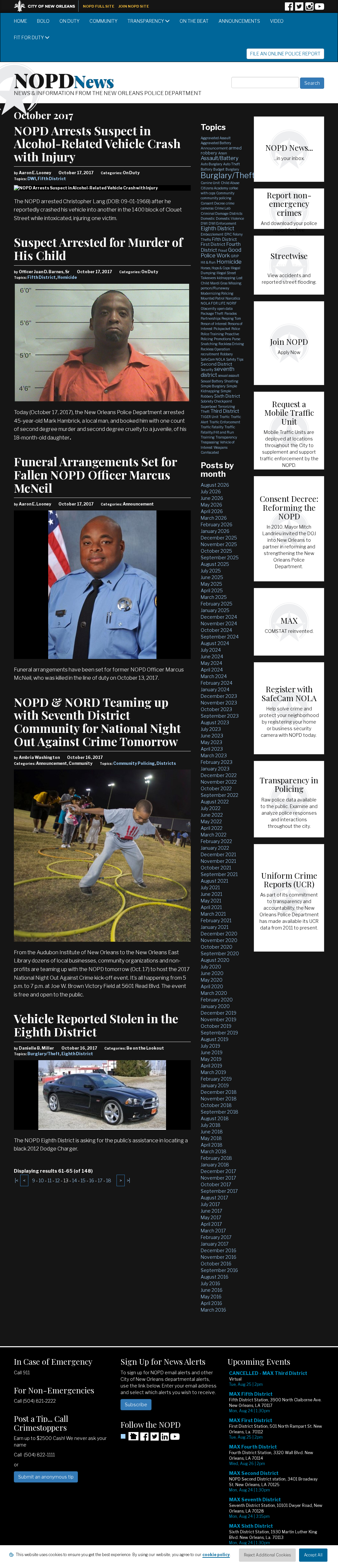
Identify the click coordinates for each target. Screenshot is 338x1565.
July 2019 (210, 1046)
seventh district (217, 372)
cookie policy (216, 1554)
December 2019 (218, 1013)
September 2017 (219, 1191)
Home (20, 21)
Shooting (231, 381)
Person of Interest (214, 324)
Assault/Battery (219, 158)
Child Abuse (230, 183)
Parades (230, 313)
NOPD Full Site (98, 6)
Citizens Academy (214, 188)
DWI (31, 178)
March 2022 (213, 834)
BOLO (43, 21)
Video (277, 21)
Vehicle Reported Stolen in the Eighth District (96, 1024)
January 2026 (215, 531)
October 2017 (216, 1184)
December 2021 (218, 854)
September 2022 (219, 795)
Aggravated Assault (216, 138)
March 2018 (213, 1151)
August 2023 (215, 722)
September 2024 (220, 636)
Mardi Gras (218, 283)
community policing (216, 198)
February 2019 (216, 1079)
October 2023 (216, 709)
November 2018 (219, 1098)
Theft (205, 411)
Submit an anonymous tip (46, 1477)
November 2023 (219, 702)
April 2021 (211, 907)
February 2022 (216, 841)
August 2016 (214, 1277)
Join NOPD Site (133, 6)
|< (16, 1180)
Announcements (239, 21)
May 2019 (211, 1059)
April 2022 (211, 828)
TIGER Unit (210, 417)
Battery (206, 169)
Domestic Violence (230, 218)
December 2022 (219, 775)
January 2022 (215, 848)
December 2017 (218, 1171)
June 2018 (212, 1131)
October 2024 (216, 630)
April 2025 (212, 590)
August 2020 (215, 960)
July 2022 (210, 808)
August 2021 (214, 881)
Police (235, 329)
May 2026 (211, 504)
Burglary (232, 169)
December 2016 (218, 1250)
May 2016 (211, 1296)
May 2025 (211, 584)
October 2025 (216, 551)
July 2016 (210, 1283)
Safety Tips (234, 359)
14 (74, 1180)
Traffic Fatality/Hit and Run (218, 429)
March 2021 (213, 914)
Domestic (208, 218)
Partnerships (210, 318)
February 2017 (216, 1237)
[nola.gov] (48, 5)
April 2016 (211, 1303)
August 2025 (215, 564)
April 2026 (212, 511)
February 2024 (216, 683)
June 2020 (212, 973)
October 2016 (216, 1263)
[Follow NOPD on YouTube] (319, 9)
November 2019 (218, 1019)
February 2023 (216, 762)
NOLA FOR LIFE (213, 303)
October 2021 (216, 867)
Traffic (225, 417)
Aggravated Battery (216, 143)
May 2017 (211, 1217)
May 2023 (211, 742)
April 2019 (211, 1065)
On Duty (69, 21)
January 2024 (215, 689)
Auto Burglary (211, 164)
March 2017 (213, 1230)
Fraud (222, 250)
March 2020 (214, 993)
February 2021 (216, 920)
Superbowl (209, 406)
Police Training (212, 334)
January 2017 (214, 1244)
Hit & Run (208, 262)
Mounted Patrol (212, 298)
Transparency (146, 21)
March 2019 (213, 1072)
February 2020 (217, 999)
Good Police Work (221, 253)
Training (208, 437)
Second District (216, 364)
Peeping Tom (231, 318)
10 (41, 1180)
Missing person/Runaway (221, 285)
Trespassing (210, 442)
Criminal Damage (214, 213)
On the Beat (194, 21)
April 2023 (212, 749)
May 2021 (211, 900)
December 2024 (219, 617)
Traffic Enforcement (224, 422)
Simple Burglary (213, 386)
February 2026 (216, 524)
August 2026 (215, 485)
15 (83, 1180)
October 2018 (216, 1105)
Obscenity (208, 308)
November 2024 (219, 623)
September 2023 (220, 716)
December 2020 (219, 933)
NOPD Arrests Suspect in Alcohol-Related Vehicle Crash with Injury (97, 143)
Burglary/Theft (43, 1053)
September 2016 (219, 1270)
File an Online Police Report (285, 53)
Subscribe (136, 1404)
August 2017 (214, 1197)
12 (57, 1180)
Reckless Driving (231, 344)
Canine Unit (210, 183)
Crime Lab (222, 208)
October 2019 (216, 1026)
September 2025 (220, 557)
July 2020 (211, 966)
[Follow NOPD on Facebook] (288, 9)
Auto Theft (231, 164)
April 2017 (211, 1224)
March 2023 (214, 755)
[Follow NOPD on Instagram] (309, 9)
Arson (222, 153)
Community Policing (134, 763)
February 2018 (216, 1158)
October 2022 (216, 788)
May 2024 (211, 663)
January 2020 (215, 1006)
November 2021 (218, 861)
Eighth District (77, 1053)
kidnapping (226, 278)
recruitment (210, 354)
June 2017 (211, 1211)
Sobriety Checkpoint (216, 401)
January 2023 (215, 768)
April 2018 (211, 1145)
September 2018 (219, 1112)
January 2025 (215, 610)
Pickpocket (222, 329)
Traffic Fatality (212, 427)
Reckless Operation (215, 349)
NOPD (64, 79)
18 (108, 1180)
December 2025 (219, 537)
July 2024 (211, 650)
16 (91, 1180)
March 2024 (214, 676)
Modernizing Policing (217, 293)
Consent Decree (213, 203)
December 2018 (219, 1092)
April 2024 (212, 669)
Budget (218, 169)
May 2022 (211, 821)
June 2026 (212, 498)
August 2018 (215, 1118)
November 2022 (219, 782)
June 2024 (212, 656)
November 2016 (218, 1257)
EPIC (228, 234)
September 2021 (219, 874)
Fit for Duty (29, 37)
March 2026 (214, 518)
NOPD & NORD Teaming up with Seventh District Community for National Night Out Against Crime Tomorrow (97, 721)
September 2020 (220, 953)
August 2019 (214, 1039)
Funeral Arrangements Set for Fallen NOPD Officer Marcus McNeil (95, 474)
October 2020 (216, 947)
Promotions (222, 339)
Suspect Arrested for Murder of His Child (98, 248)
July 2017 (210, 1204)
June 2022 (212, 815)
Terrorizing (226, 406)
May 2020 (211, 980)
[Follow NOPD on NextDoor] (129, 1436)
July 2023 (211, 729)
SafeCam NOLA (213, 359)
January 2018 (215, 1164)
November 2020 (219, 940)
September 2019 (219, 1032)
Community (103, 21)
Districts (166, 763)
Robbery (226, 354)
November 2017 (218, 1178)
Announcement (214, 148)
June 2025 (212, 577)
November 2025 (219, 544)
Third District (225, 411)
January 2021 (214, 927)
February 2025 (216, 603)
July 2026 (211, 491)
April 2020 (212, 986)
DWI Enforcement (222, 223)
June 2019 (211, 1052)
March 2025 (214, 597)
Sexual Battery (212, 381)
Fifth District (52, 178)
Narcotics (232, 298)
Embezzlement (212, 234)
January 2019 (215, 1085)
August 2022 (215, 801)
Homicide (67, 277)
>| (128, 1180)
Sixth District (227, 396)
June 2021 (211, 894)
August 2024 (215, 643)
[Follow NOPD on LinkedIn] (164, 1439)
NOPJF (231, 303)
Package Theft (212, 313)
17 (100, 1180)
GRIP (235, 256)
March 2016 (213, 1310)
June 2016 (211, 1290)
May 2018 (211, 1138)
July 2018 (210, 1125)
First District (213, 244)
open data (225, 308)
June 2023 (212, 735)
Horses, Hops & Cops (215, 268)
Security (207, 370)
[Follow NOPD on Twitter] (299, 9)
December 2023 (219, 696)
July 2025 (211, 570)
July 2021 (210, 887)
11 (49, 1180)
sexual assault (228, 375)
